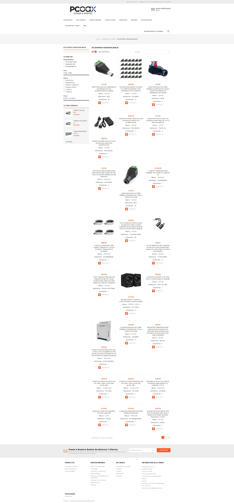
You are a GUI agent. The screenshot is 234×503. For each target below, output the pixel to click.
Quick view (114, 58)
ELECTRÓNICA (81, 20)
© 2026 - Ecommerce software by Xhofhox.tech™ (79, 501)
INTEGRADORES (146, 20)
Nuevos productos (71, 469)
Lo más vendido (70, 471)
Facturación (68, 496)
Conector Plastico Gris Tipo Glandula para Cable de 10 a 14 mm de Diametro (158, 120)
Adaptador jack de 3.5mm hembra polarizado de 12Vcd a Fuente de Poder (130, 195)
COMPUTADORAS (95, 20)
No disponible (71, 66)
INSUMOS (134, 20)
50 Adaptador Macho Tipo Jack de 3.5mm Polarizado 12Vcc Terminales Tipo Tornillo (131, 89)
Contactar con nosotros (98, 480)
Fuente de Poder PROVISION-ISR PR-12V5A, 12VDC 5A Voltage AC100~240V (104, 383)
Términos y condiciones (98, 471)
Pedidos (118, 469)
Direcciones (120, 473)
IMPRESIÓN (123, 20)
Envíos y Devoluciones (98, 466)
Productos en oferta (71, 466)
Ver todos (69, 142)
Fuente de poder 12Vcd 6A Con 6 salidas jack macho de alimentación (131, 120)
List (96, 52)
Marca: (101, 93)
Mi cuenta (120, 463)
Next (169, 437)
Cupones (119, 476)
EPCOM (69, 80)
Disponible (70, 64)
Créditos (119, 471)
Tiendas (93, 485)
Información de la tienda (153, 463)
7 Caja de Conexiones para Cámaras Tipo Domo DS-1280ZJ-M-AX (158, 173)
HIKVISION (70, 82)
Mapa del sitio (95, 482)
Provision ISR (71, 87)
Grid (93, 52)
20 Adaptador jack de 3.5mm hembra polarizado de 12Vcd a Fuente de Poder (130, 329)
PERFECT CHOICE (72, 85)
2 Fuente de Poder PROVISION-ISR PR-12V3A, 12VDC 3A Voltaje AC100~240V (131, 383)
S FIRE (69, 89)
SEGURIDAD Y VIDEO (72, 25)
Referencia (102, 96)
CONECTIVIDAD (110, 20)
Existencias (102, 99)
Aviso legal (94, 469)
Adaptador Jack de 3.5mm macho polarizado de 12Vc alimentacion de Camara (104, 89)
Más (84, 25)
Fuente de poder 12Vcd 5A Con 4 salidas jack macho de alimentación (104, 143)
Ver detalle (105, 102)
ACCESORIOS (68, 20)
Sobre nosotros (95, 473)
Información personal (123, 466)
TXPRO (69, 92)
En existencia (71, 62)
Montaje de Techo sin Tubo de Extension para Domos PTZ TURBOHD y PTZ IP (158, 383)
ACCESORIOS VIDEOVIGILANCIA (75, 47)
